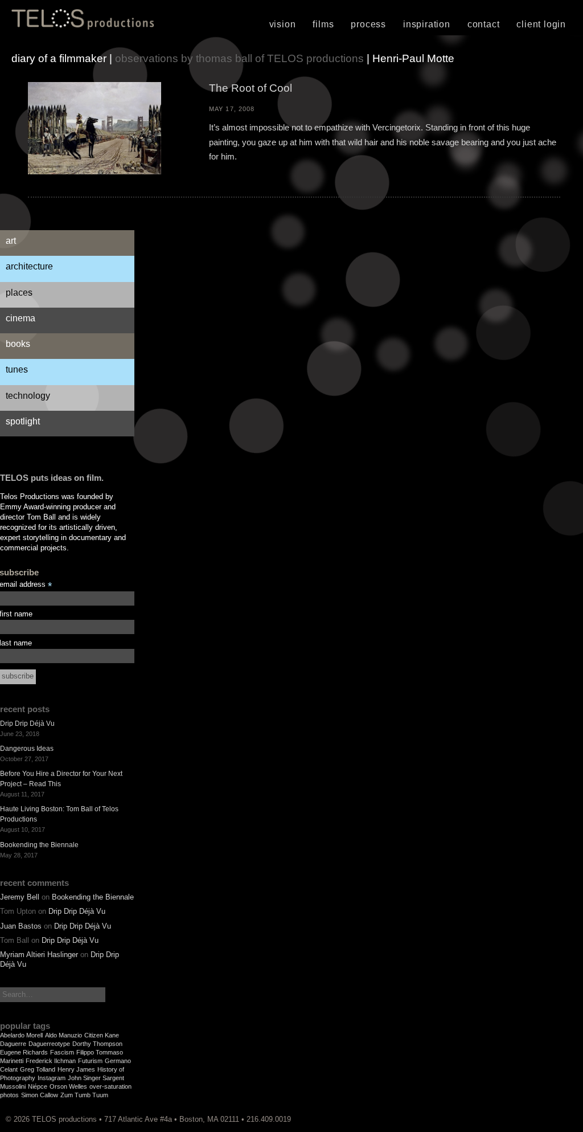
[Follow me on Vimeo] (557, 1119)
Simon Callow (39, 1095)
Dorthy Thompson (97, 1043)
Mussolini (13, 1086)
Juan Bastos (21, 926)
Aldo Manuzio (63, 1035)
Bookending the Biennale (39, 845)
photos (9, 1095)
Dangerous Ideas (27, 749)
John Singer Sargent (96, 1077)
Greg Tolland (37, 1069)
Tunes (17, 369)
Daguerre (13, 1043)
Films (323, 24)
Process (368, 24)
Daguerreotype (49, 1043)
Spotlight (23, 421)
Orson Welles (68, 1086)
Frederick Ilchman (51, 1060)
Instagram (51, 1077)
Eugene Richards (24, 1052)
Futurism (90, 1060)
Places (19, 292)
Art (11, 241)
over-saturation (110, 1086)
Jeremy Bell (19, 897)
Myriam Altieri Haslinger (39, 954)
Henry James (76, 1069)
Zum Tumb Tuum (84, 1095)
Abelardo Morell (21, 1035)
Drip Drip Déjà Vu (27, 724)
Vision (282, 24)
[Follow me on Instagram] (563, 1119)
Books (18, 344)
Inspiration (426, 24)
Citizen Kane (101, 1035)
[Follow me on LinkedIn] (574, 1119)
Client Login (541, 24)
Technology (28, 396)
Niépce (37, 1086)
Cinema (20, 318)
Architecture (29, 266)
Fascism (62, 1052)
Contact (483, 24)
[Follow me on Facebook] (569, 1119)
